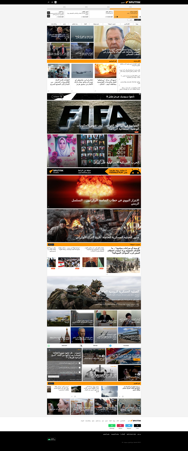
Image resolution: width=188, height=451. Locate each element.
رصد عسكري (98, 420)
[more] (96, 57)
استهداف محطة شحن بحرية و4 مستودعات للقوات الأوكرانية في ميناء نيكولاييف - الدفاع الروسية (115, 295)
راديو (103, 420)
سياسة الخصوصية (115, 434)
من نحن (139, 434)
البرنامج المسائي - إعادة (132, 13)
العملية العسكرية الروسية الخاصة (119, 291)
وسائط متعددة (102, 349)
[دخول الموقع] (52, 2)
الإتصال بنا (123, 434)
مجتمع (139, 400)
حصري (106, 420)
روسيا (114, 420)
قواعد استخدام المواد (131, 434)
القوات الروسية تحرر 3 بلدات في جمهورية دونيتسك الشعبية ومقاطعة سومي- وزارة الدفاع (116, 300)
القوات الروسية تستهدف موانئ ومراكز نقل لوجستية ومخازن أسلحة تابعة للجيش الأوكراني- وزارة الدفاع (117, 305)
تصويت (53, 376)
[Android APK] (52, 439)
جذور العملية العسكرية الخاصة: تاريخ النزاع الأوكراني (126, 210)
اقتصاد (110, 420)
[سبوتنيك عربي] (133, 4)
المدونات (82, 420)
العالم (118, 420)
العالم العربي (122, 420)
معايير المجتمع (106, 434)
